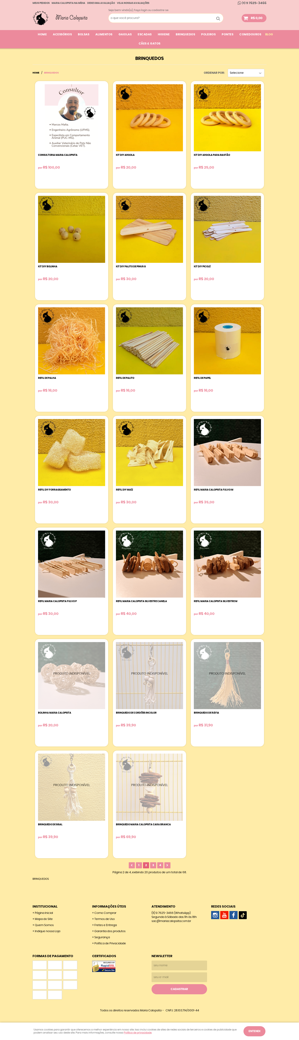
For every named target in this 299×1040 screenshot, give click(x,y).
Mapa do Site (44, 919)
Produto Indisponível (71, 675)
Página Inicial (44, 913)
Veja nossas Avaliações (133, 3)
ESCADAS (145, 34)
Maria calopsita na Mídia (68, 3)
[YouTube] (224, 915)
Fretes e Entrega (105, 925)
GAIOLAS (125, 34)
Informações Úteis (109, 906)
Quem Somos (44, 925)
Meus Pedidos (41, 3)
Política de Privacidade (110, 943)
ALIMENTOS (103, 34)
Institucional (45, 906)
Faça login (140, 10)
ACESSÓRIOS (62, 34)
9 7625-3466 (254, 3)
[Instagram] (215, 915)
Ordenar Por (214, 73)
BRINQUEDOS (185, 34)
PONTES (227, 34)
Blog (269, 34)
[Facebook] (233, 915)
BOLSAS (83, 34)
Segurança (102, 937)
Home (42, 34)
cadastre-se (160, 10)
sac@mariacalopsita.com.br (171, 921)
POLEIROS (208, 34)
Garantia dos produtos (109, 931)
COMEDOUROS (250, 34)
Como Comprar (105, 913)
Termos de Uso (104, 919)
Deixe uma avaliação (101, 3)
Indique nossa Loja (47, 931)
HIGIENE (164, 34)
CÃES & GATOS (149, 43)
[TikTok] (243, 915)
